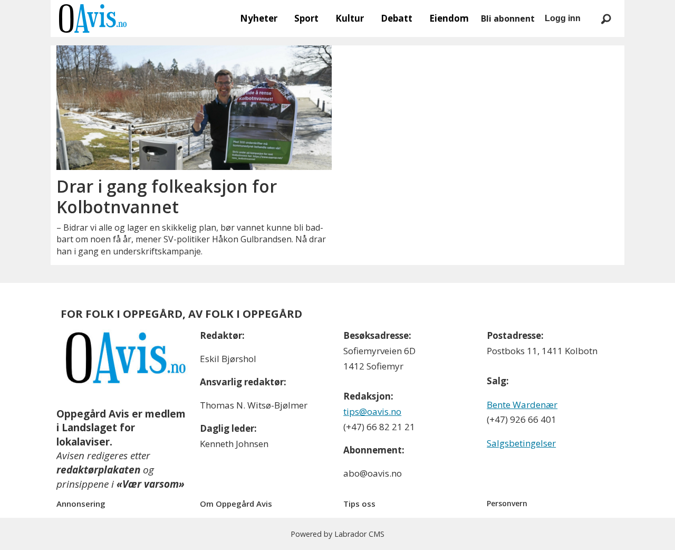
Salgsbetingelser (521, 443)
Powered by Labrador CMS (337, 534)
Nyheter (258, 18)
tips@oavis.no (372, 411)
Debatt (396, 18)
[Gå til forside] (93, 18)
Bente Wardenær (522, 405)
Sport (306, 18)
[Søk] (605, 18)
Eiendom (449, 18)
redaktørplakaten (98, 470)
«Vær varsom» (151, 484)
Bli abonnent (508, 18)
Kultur (349, 18)
